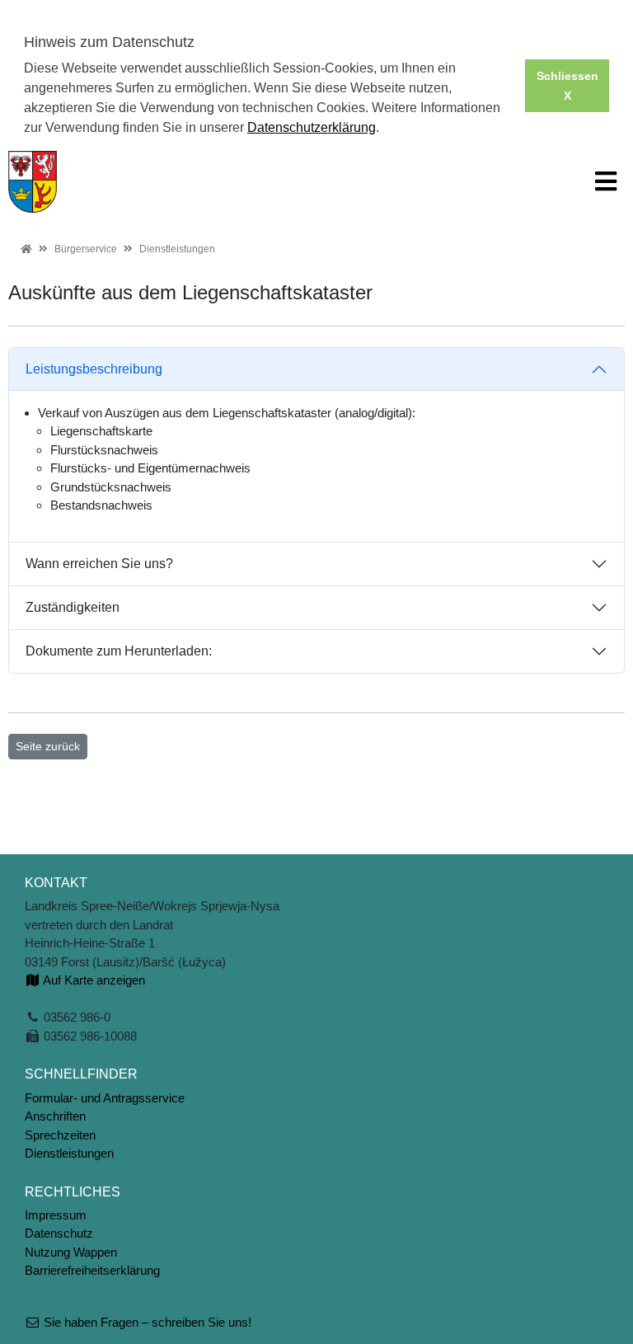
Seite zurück (48, 746)
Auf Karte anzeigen (92, 980)
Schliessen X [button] (567, 85)
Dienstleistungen (177, 249)
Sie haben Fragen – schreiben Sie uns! (145, 1322)
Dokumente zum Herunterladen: (119, 651)
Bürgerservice (85, 249)
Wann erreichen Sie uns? (99, 564)
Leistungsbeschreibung (94, 369)
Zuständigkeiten (73, 607)
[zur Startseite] (32, 180)
